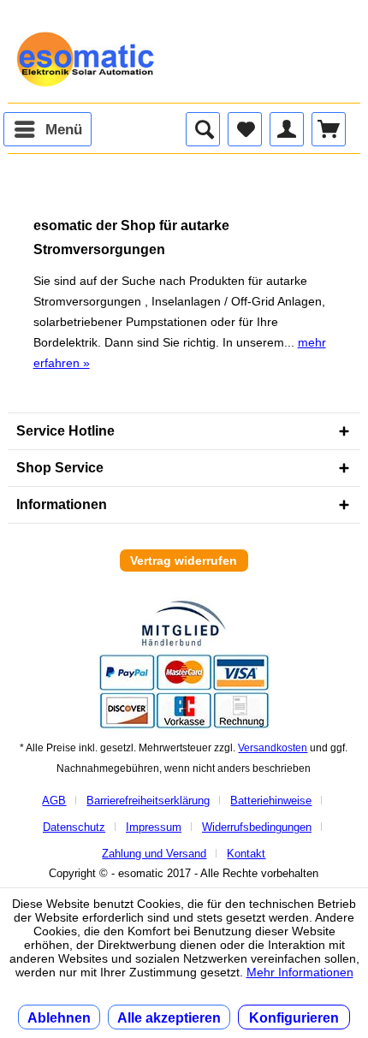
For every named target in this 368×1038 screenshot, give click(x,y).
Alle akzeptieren (169, 1018)
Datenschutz (74, 827)
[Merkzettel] (245, 129)
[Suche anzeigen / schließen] (203, 129)
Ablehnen (59, 1018)
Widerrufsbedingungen (257, 827)
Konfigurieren (294, 1018)
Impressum (153, 827)
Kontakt (246, 853)
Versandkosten (272, 748)
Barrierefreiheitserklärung (148, 800)
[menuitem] (47, 129)
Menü (63, 130)
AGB (54, 800)
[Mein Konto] (287, 129)
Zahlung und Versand (154, 853)
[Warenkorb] (329, 129)
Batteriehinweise (271, 800)
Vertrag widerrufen (183, 560)
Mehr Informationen (299, 972)
